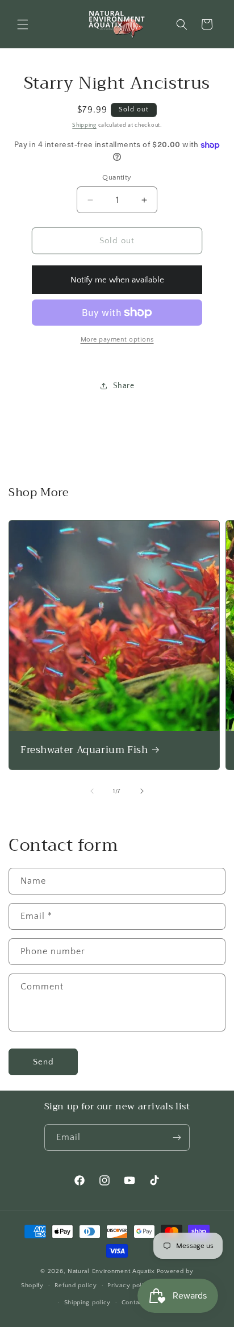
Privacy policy (129, 1285)
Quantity (116, 177)
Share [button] (124, 385)
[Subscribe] (176, 1137)
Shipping (84, 125)
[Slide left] (92, 791)
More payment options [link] (117, 339)
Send (43, 1062)
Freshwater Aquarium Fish (84, 750)
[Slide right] (141, 791)
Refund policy (76, 1285)
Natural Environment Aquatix (111, 1271)
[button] (22, 24)
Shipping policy (87, 1302)
